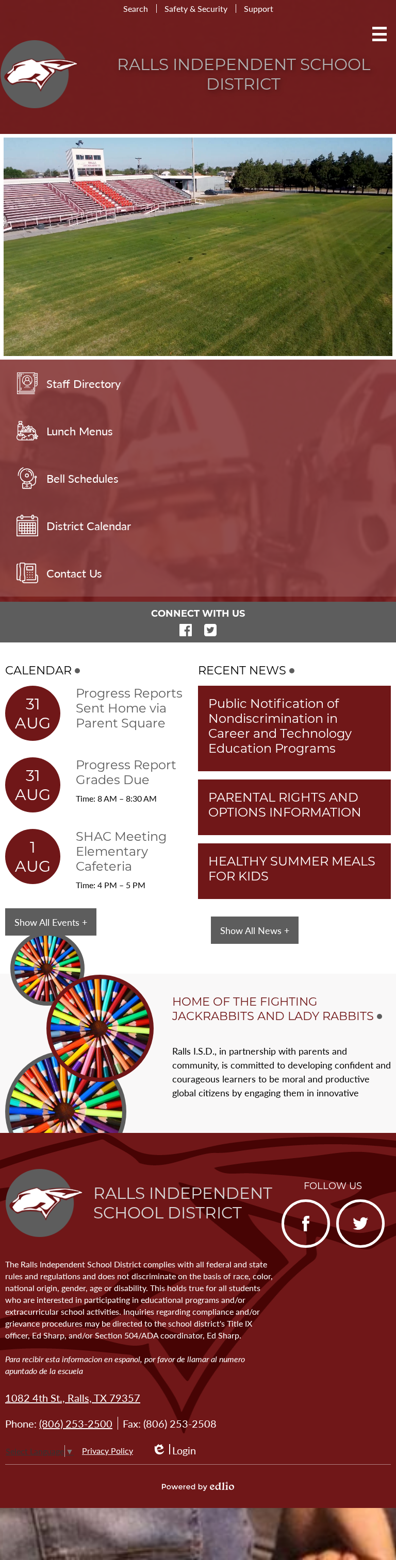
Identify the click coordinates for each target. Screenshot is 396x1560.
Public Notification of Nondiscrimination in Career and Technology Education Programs (280, 726)
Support (258, 8)
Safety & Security (195, 8)
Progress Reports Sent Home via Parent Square (129, 708)
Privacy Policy (107, 1450)
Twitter (210, 630)
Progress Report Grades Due (126, 772)
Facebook (185, 630)
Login (174, 1450)
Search (135, 8)
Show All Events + (50, 921)
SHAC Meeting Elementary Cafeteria (121, 851)
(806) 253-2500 (75, 1423)
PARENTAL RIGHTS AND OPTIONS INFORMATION (284, 805)
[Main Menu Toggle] (379, 34)
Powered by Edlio (198, 1486)
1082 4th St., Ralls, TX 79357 (72, 1398)
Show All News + (254, 930)
